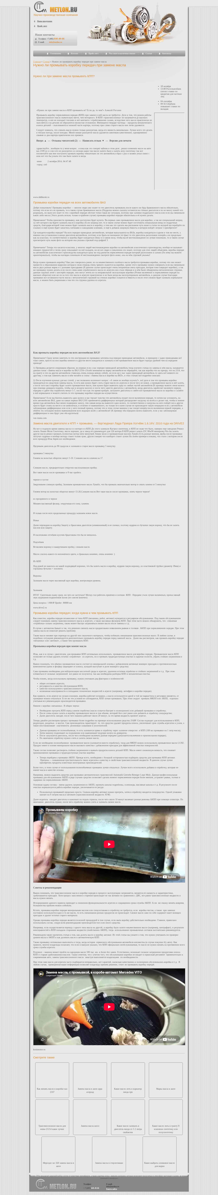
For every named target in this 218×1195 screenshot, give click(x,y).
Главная (37, 62)
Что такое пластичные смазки (122, 53)
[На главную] (56, 16)
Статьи (149, 53)
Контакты (166, 53)
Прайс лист (42, 26)
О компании (55, 53)
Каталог (74, 53)
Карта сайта (111, 1189)
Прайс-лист (94, 53)
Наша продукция (44, 21)
